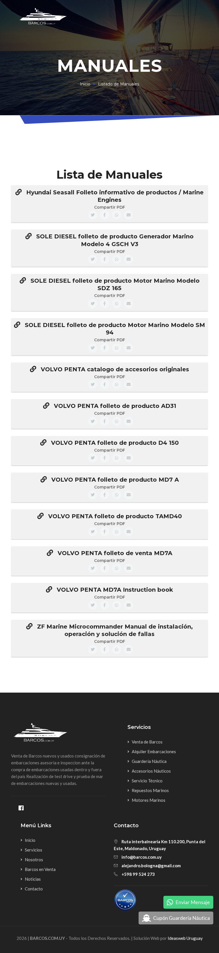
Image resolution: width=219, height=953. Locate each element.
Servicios (33, 849)
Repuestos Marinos (150, 790)
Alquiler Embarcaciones (154, 751)
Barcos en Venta (40, 869)
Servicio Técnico (147, 780)
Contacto (34, 888)
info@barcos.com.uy (141, 857)
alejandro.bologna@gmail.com (151, 865)
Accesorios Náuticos (151, 770)
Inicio (85, 84)
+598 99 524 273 (138, 874)
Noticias (33, 879)
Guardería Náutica (149, 761)
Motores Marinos (148, 800)
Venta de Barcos (147, 741)
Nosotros (34, 859)
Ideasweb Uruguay (185, 938)
